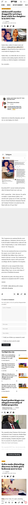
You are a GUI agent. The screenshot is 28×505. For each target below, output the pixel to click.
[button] (3, 2)
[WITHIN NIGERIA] (14, 1)
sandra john (4, 288)
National (4, 397)
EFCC (18, 286)
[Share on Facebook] (5, 502)
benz (15, 286)
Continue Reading (14, 454)
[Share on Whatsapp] (12, 502)
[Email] (7, 26)
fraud (21, 286)
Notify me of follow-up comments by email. (14, 337)
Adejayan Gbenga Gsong (7, 407)
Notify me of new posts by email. (11, 341)
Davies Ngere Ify (6, 360)
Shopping (10, 288)
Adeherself (10, 286)
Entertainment (6, 8)
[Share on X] (5, 26)
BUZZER (21, 365)
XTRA (3, 461)
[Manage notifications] (26, 502)
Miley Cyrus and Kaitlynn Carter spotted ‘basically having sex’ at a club (8, 356)
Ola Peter (4, 370)
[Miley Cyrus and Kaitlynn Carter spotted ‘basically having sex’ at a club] (22, 356)
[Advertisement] (14, 81)
